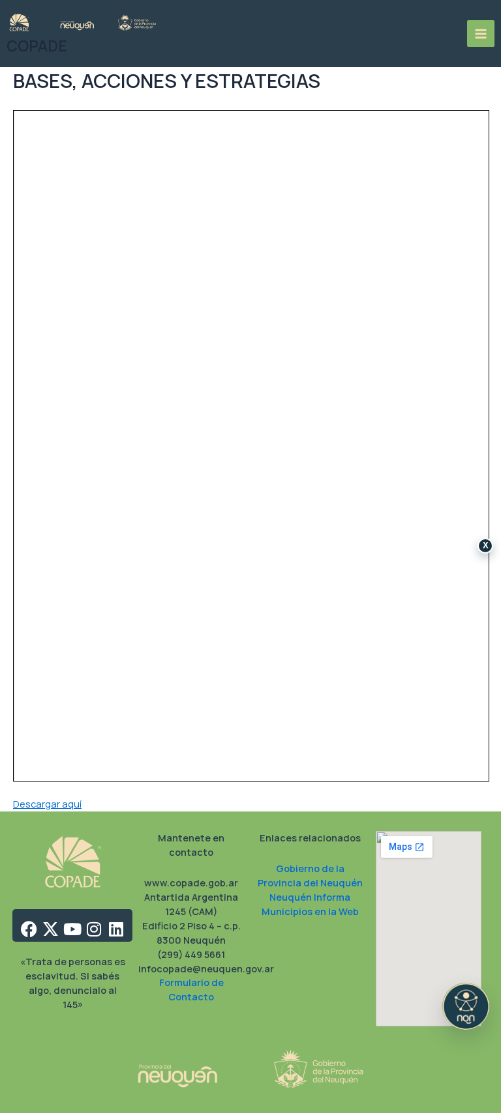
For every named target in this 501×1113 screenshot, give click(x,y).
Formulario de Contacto (191, 989)
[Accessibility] (465, 1006)
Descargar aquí (47, 803)
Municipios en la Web (310, 911)
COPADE (37, 46)
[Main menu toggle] (480, 34)
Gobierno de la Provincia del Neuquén (310, 875)
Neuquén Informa (309, 896)
